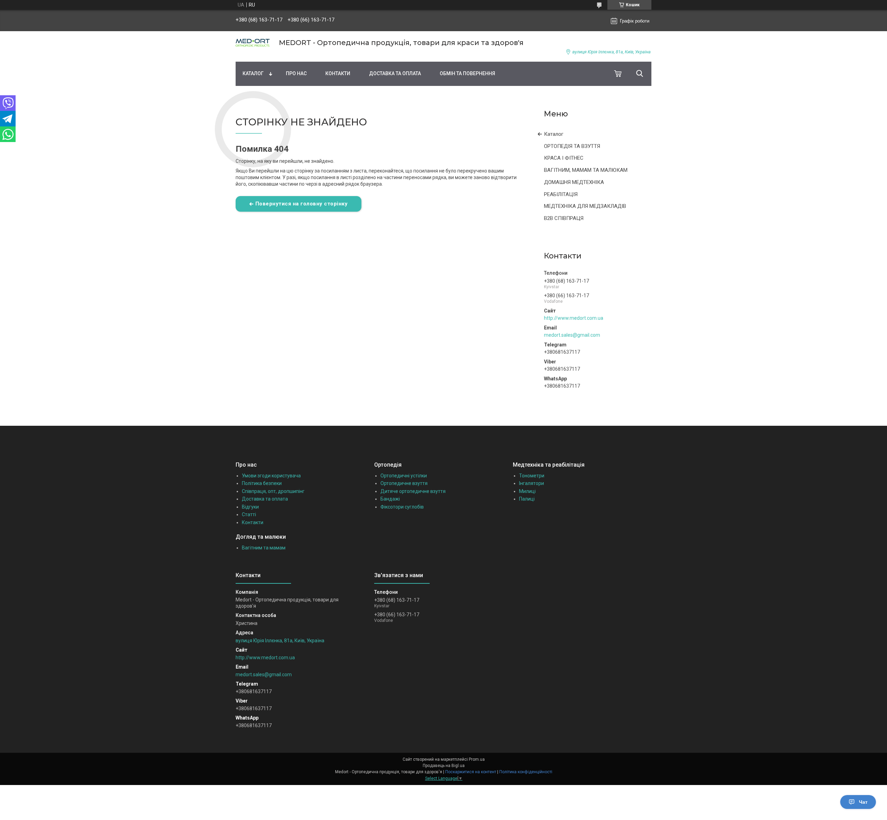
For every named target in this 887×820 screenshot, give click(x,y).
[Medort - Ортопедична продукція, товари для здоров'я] (253, 42)
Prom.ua (477, 759)
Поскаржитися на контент (470, 771)
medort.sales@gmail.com (572, 335)
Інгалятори (531, 483)
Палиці (527, 499)
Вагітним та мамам (264, 547)
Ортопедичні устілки (403, 475)
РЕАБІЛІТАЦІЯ (561, 194)
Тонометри (531, 475)
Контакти (337, 73)
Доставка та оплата (395, 73)
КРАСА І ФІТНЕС (563, 158)
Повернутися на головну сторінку (301, 204)
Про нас (296, 73)
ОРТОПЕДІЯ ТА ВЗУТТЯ (572, 146)
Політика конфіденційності (525, 771)
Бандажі (390, 499)
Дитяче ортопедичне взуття (413, 491)
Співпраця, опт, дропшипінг (273, 491)
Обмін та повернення (467, 73)
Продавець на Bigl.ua (444, 765)
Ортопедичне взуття (404, 483)
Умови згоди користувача (271, 475)
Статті (249, 514)
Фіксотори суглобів (402, 507)
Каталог (253, 73)
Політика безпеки (262, 483)
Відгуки (250, 507)
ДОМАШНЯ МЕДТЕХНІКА (574, 182)
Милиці (527, 491)
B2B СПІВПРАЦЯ (563, 218)
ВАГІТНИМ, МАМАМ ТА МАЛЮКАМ (585, 170)
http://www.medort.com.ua (573, 318)
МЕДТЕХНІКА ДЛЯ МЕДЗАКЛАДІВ (585, 206)
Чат (863, 802)
